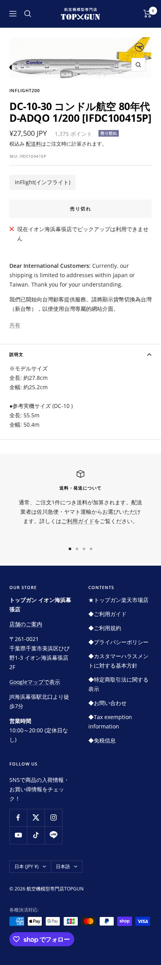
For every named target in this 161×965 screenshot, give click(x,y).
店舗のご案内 (25, 624)
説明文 (16, 354)
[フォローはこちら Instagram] (53, 817)
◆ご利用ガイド (107, 614)
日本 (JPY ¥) (26, 866)
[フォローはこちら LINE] (53, 835)
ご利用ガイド (77, 521)
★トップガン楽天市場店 (118, 600)
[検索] (27, 13)
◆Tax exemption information (110, 721)
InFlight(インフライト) (42, 182)
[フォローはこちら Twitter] (36, 817)
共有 (14, 325)
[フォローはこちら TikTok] (36, 835)
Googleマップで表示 (34, 681)
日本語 (63, 866)
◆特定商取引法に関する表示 (118, 684)
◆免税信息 (102, 740)
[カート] (147, 14)
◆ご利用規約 (104, 628)
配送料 (33, 143)
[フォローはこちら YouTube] (18, 835)
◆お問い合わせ (107, 703)
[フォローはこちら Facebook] (18, 817)
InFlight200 (24, 90)
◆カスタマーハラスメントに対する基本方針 (118, 660)
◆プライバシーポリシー (118, 642)
